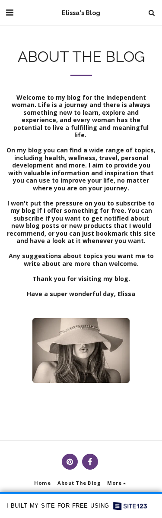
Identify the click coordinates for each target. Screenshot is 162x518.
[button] (9, 12)
